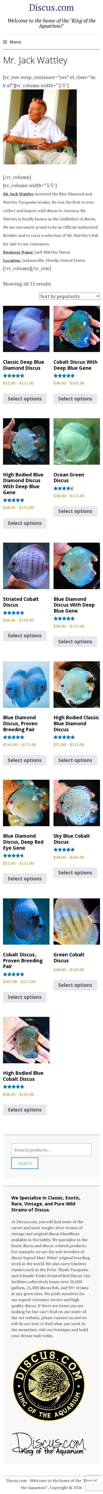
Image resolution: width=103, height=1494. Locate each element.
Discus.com (51, 7)
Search (25, 1163)
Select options (25, 398)
